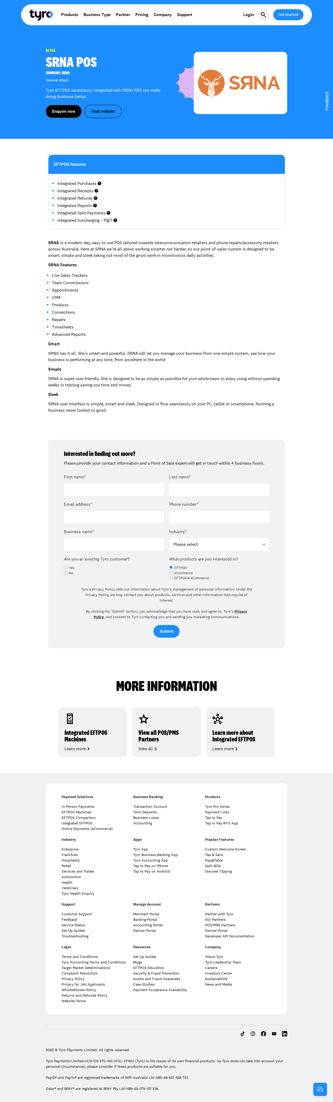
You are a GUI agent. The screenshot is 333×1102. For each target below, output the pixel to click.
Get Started (288, 14)
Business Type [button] (97, 14)
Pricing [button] (141, 14)
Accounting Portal (148, 925)
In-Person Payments (78, 806)
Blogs (137, 962)
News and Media (218, 984)
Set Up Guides (144, 956)
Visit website (103, 111)
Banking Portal (145, 919)
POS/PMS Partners (220, 925)
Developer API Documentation (229, 936)
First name (75, 477)
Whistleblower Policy (79, 989)
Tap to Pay (213, 817)
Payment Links (217, 812)
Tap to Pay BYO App (221, 823)
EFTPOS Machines (76, 812)
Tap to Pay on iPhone (150, 865)
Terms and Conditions (80, 956)
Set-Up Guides (73, 930)
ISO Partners (215, 919)
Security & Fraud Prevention (156, 973)
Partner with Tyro (219, 914)
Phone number (183, 504)
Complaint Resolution (80, 973)
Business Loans (146, 817)
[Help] (320, 1089)
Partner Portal (144, 930)
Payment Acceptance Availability (160, 989)
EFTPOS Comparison (79, 817)
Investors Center (218, 973)
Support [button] (184, 14)
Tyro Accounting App (150, 860)
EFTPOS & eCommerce (191, 578)
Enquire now (63, 111)
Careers (211, 967)
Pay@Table (214, 860)
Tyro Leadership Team (223, 962)
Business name (79, 531)
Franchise (70, 854)
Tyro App (140, 849)
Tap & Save (214, 854)
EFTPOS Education (148, 967)
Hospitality (71, 860)
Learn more (75, 749)
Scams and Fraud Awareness (156, 978)
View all (145, 749)
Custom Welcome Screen (225, 849)
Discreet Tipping (218, 871)
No (71, 573)
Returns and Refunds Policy (84, 995)
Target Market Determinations (86, 967)
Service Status (73, 925)
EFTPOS (180, 568)
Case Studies (144, 984)
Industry (178, 531)
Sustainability (216, 978)
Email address (78, 504)
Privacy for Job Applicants (83, 984)
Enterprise (70, 849)
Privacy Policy (73, 978)
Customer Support (77, 914)
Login (248, 14)
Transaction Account (150, 806)
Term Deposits (145, 812)
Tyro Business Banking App (155, 854)
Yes (71, 568)
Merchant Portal (146, 914)
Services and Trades (78, 871)
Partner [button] (123, 14)
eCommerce (183, 573)
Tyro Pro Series (217, 806)
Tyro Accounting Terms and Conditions (94, 962)
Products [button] (69, 14)
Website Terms (74, 1000)
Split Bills (213, 865)
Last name (180, 477)
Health (67, 882)
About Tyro (214, 956)
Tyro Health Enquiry (78, 893)
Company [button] (163, 14)
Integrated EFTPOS (77, 823)
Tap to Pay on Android (151, 871)
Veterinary (70, 887)
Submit (166, 631)
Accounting (142, 823)
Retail (66, 865)
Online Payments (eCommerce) (87, 828)
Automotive (71, 876)
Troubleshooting (75, 936)
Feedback (69, 919)
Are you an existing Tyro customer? (97, 559)
